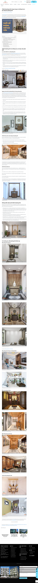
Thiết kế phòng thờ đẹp (8, 525)
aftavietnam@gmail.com (5, 556)
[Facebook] (37, 569)
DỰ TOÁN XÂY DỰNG (24, 4)
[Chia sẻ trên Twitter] (13, 522)
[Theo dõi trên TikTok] (31, 555)
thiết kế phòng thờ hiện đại (14, 525)
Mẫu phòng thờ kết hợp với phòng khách (7, 44)
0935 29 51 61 (4, 553)
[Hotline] (37, 577)
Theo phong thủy (4, 54)
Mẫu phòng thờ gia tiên (20, 524)
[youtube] (37, 573)
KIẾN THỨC (33, 4)
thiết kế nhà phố (6, 92)
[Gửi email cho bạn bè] (14, 522)
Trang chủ (2, 4)
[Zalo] (37, 571)
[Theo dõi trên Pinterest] (32, 555)
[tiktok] (37, 575)
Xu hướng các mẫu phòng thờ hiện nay (7, 42)
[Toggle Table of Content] (15, 36)
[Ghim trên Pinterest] (15, 522)
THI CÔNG (15, 4)
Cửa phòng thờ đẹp (16, 524)
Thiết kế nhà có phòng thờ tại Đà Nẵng (10, 68)
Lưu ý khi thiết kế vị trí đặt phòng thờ (7, 38)
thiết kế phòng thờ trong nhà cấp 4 (15, 53)
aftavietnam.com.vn (5, 557)
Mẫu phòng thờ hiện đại (5, 43)
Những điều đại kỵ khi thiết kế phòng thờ (7, 41)
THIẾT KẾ (11, 4)
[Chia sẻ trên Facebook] (11, 522)
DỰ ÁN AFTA (29, 4)
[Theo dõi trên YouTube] (33, 555)
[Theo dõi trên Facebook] (29, 555)
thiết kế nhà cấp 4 (10, 92)
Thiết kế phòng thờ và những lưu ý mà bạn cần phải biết (9, 37)
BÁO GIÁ (19, 4)
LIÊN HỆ (2, 5)
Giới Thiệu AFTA (7, 4)
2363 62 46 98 (3, 554)
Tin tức (9, 524)
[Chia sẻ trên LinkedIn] (17, 522)
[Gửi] (21, 1)
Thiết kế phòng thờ (4, 14)
